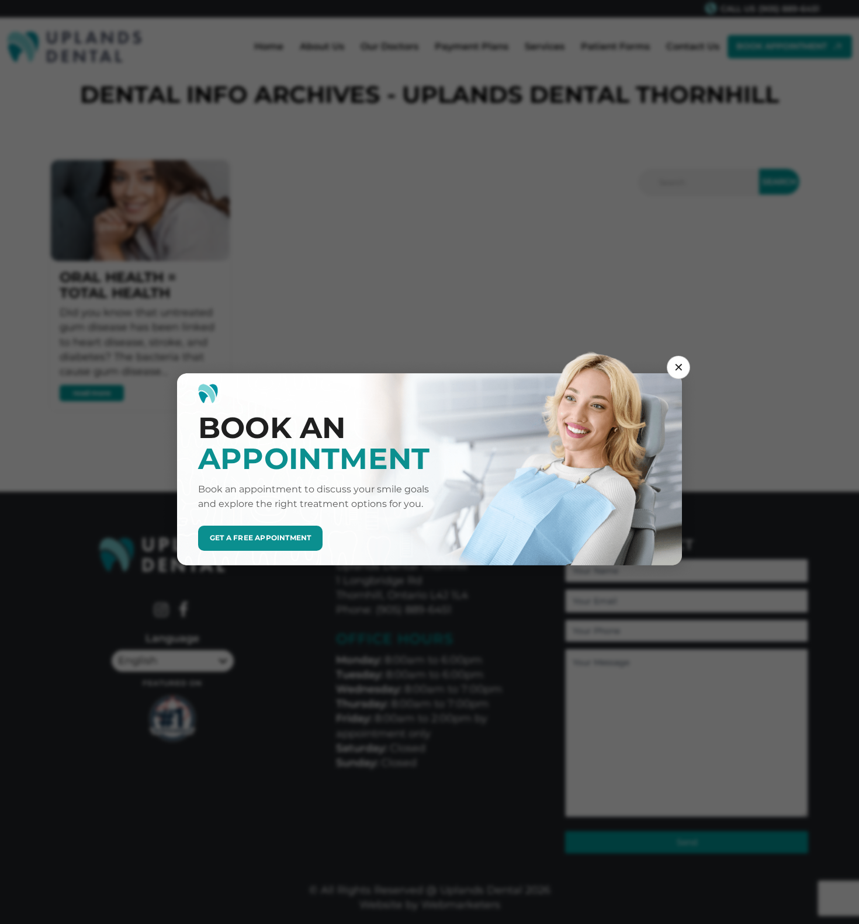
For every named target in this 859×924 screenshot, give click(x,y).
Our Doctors (389, 46)
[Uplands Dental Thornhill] (74, 46)
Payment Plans (471, 46)
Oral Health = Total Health (118, 285)
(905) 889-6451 (788, 9)
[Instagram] (161, 611)
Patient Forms (615, 46)
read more (92, 392)
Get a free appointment (260, 537)
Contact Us (692, 46)
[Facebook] (183, 611)
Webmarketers (460, 904)
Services (544, 46)
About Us (322, 46)
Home (268, 46)
